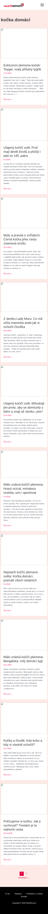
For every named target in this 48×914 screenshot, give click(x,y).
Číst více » (7, 99)
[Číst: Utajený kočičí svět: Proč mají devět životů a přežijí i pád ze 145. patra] (24, 124)
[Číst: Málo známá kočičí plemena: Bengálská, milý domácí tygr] (24, 634)
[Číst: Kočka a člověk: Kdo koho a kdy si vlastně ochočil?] (24, 718)
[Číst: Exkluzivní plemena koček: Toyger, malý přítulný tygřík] (24, 43)
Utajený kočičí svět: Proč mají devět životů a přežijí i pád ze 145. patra (22, 151)
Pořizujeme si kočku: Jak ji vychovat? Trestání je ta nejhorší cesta (22, 825)
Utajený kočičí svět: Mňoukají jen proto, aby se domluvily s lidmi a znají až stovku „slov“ (23, 407)
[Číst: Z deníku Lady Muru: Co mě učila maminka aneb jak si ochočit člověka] (24, 297)
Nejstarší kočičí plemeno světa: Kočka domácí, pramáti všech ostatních (20, 576)
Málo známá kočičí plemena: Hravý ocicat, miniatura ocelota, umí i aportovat (23, 488)
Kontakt (24, 897)
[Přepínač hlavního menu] (42, 5)
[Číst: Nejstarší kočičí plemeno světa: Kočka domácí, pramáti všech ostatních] (24, 549)
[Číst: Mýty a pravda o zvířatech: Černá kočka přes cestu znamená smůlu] (24, 213)
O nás (7, 894)
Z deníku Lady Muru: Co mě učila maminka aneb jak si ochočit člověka (22, 323)
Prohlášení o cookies (35, 894)
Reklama (18, 894)
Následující (24, 878)
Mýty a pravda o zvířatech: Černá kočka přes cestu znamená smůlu (21, 239)
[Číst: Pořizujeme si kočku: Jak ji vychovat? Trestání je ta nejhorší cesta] (24, 799)
